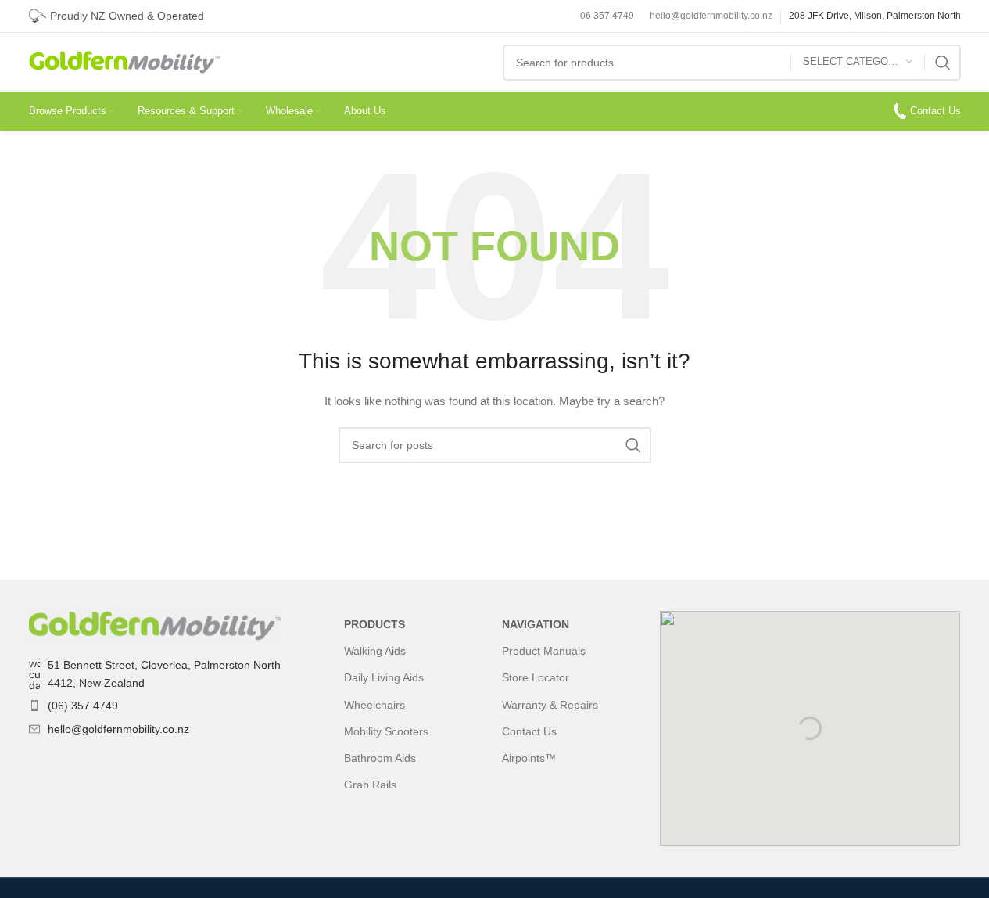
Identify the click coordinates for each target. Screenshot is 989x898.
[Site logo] (124, 61)
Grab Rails (370, 784)
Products (374, 624)
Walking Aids (375, 651)
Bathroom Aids (380, 758)
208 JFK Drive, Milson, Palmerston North (875, 15)
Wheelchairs (374, 705)
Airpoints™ (529, 758)
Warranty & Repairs (550, 705)
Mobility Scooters (386, 731)
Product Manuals (544, 651)
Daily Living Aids (384, 677)
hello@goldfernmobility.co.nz (711, 15)
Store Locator (535, 677)
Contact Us (935, 111)
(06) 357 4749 (83, 705)
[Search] (943, 63)
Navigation (535, 624)
